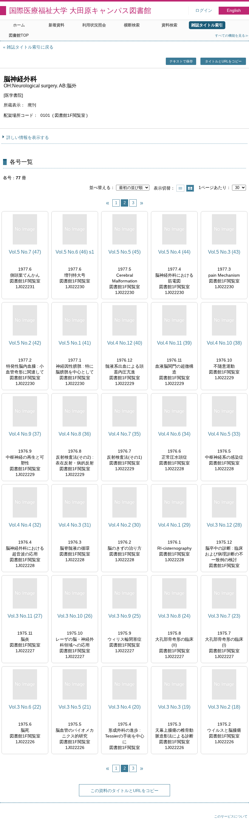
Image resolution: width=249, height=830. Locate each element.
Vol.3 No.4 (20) (124, 707)
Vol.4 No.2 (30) (124, 525)
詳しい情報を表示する (27, 137)
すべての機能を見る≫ (231, 35)
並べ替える (100, 187)
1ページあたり (213, 187)
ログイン (203, 10)
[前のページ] (107, 203)
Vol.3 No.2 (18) (224, 707)
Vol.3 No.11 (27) (25, 616)
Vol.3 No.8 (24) (174, 616)
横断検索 (132, 25)
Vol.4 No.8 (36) (75, 434)
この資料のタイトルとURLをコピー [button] (124, 790)
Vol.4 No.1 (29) (174, 525)
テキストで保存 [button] (181, 61)
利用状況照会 (94, 25)
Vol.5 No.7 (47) (25, 252)
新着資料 (56, 25)
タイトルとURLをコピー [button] (223, 61)
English (234, 10)
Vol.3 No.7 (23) (224, 616)
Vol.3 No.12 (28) (224, 525)
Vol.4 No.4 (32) (25, 525)
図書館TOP (19, 35)
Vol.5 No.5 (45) (124, 252)
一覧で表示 (180, 188)
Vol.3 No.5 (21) (75, 707)
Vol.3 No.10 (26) (74, 616)
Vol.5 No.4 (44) (174, 252)
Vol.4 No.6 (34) (174, 434)
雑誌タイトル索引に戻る (30, 47)
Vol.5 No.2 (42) (25, 343)
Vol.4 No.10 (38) (224, 343)
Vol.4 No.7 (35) (124, 434)
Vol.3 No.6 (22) (25, 707)
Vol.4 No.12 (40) (124, 343)
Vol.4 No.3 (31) (75, 525)
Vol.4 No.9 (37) (25, 434)
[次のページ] (141, 203)
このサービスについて (230, 816)
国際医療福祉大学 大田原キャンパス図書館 (80, 10)
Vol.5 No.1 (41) (75, 343)
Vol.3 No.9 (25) (124, 616)
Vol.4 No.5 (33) (224, 434)
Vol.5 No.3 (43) (224, 252)
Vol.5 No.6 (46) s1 (75, 252)
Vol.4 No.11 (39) (174, 343)
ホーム (19, 25)
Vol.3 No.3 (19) (174, 707)
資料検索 (169, 25)
